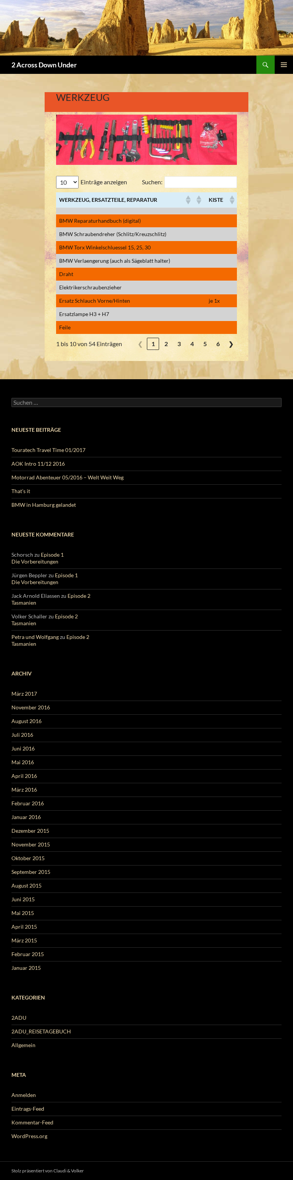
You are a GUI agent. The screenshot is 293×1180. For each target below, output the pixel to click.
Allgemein (23, 1045)
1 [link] (153, 343)
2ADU (18, 1017)
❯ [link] (231, 343)
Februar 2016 (27, 803)
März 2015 (24, 940)
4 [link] (192, 343)
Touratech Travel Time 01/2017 (48, 450)
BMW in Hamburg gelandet (43, 504)
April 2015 (24, 926)
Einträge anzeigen (103, 181)
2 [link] (166, 343)
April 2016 (24, 776)
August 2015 (26, 885)
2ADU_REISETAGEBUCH (41, 1031)
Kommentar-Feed (32, 1122)
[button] (187, 199)
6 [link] (218, 343)
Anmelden (23, 1095)
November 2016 (30, 707)
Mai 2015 (22, 913)
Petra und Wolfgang (35, 637)
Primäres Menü (284, 65)
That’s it (20, 491)
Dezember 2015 (30, 830)
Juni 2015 (23, 899)
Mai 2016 (22, 762)
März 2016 (24, 789)
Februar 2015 (27, 954)
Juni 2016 (23, 748)
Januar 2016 (26, 817)
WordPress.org (29, 1136)
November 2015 (30, 844)
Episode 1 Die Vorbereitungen (37, 558)
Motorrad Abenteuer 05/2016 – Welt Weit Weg (67, 477)
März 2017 (24, 693)
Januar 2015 (26, 967)
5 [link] (205, 343)
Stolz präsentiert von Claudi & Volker (47, 1171)
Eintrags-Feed (27, 1108)
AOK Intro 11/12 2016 (38, 463)
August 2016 (26, 721)
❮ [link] (140, 343)
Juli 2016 (22, 734)
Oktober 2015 (28, 858)
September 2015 (30, 872)
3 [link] (179, 343)
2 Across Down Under (44, 65)
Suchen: (152, 181)
